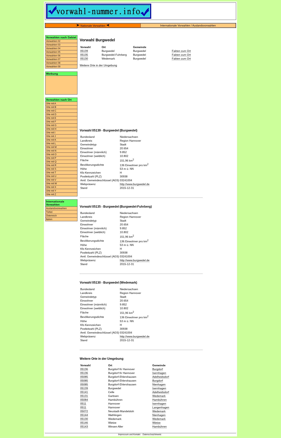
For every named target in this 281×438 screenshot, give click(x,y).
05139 (84, 50)
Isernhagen (159, 372)
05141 (84, 392)
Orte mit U (51, 176)
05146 (84, 422)
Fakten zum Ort (181, 50)
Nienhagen (159, 384)
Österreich (51, 215)
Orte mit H (51, 129)
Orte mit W (51, 183)
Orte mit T (51, 172)
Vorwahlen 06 (53, 55)
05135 (84, 54)
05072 (84, 411)
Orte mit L (51, 143)
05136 (84, 369)
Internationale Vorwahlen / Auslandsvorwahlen (188, 25)
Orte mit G (51, 125)
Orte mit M (51, 147)
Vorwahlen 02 (53, 41)
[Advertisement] (61, 84)
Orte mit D (51, 114)
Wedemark (159, 395)
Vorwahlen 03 (53, 44)
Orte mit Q (51, 161)
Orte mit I (50, 132)
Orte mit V (51, 180)
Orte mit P (51, 158)
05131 (84, 395)
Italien (49, 219)
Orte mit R (51, 165)
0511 (83, 403)
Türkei (49, 212)
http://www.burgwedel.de (134, 184)
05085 (84, 376)
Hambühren (159, 399)
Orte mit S (51, 169)
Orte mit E (51, 118)
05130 (84, 58)
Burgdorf (157, 369)
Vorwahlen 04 (53, 48)
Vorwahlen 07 (53, 59)
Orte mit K (51, 140)
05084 (84, 399)
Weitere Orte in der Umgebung (98, 65)
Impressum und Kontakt (129, 434)
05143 (84, 426)
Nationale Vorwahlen (92, 25)
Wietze (156, 422)
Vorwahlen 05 (53, 52)
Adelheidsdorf (160, 376)
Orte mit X (51, 187)
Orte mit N (51, 150)
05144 (84, 415)
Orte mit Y (51, 190)
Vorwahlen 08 (53, 63)
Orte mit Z (51, 194)
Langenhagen (160, 407)
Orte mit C (51, 110)
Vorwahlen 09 (53, 66)
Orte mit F (51, 121)
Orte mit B (51, 107)
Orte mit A (51, 103)
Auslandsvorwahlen (56, 208)
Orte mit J (51, 136)
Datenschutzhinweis (152, 434)
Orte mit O (51, 154)
